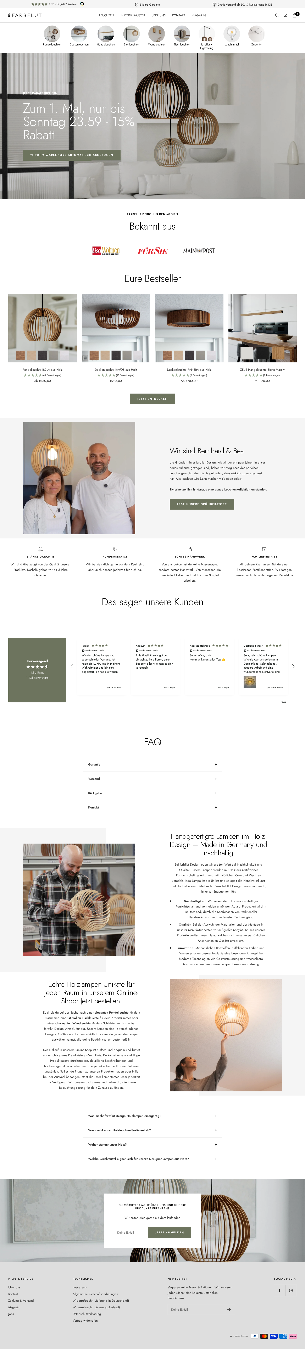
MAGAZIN (199, 15)
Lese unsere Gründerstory (202, 504)
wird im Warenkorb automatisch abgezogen (71, 155)
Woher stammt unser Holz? (107, 1144)
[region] (182, 666)
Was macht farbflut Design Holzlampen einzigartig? (124, 1116)
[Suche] (277, 15)
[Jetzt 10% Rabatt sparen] (229, 1309)
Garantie (94, 764)
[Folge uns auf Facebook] (279, 1290)
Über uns (14, 1287)
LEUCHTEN (106, 15)
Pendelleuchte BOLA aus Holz (42, 369)
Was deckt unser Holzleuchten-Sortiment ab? (119, 1130)
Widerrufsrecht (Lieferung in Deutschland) (101, 1300)
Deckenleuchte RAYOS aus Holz (116, 369)
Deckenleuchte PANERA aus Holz (189, 369)
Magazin (14, 1307)
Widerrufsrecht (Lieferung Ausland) (96, 1307)
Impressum (80, 1287)
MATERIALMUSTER (133, 15)
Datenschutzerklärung (87, 1314)
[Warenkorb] (295, 15)
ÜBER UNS (159, 15)
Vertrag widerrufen (85, 1320)
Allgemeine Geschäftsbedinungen (95, 1294)
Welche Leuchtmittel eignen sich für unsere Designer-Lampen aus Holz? (138, 1159)
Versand (94, 779)
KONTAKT (178, 15)
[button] (42, 375)
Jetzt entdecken (152, 399)
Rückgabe (95, 793)
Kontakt (93, 807)
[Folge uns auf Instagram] (291, 1290)
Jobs (11, 1314)
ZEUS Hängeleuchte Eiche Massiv (262, 369)
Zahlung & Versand (21, 1300)
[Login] (286, 15)
